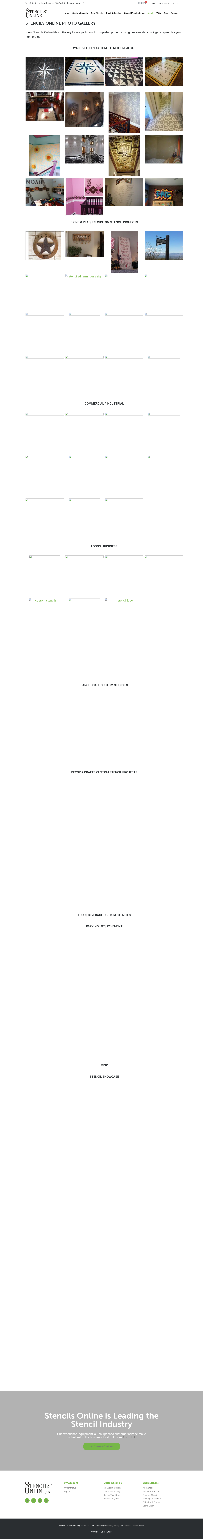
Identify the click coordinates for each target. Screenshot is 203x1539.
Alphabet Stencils (151, 1491)
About (150, 13)
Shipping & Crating (151, 1502)
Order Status (164, 3)
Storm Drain (148, 1505)
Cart (153, 3)
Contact (174, 13)
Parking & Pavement (152, 1498)
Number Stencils (150, 1495)
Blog (166, 13)
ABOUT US (129, 1437)
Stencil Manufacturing (134, 13)
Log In (175, 3)
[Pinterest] (40, 1500)
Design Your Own (112, 1495)
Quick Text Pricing (112, 1491)
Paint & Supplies (113, 13)
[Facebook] (27, 1500)
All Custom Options (112, 1487)
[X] (33, 1500)
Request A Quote (111, 1498)
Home (66, 13)
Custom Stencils (80, 13)
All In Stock (148, 1487)
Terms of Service (130, 1526)
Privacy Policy (112, 1526)
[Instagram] (46, 1500)
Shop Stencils (97, 13)
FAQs (158, 13)
